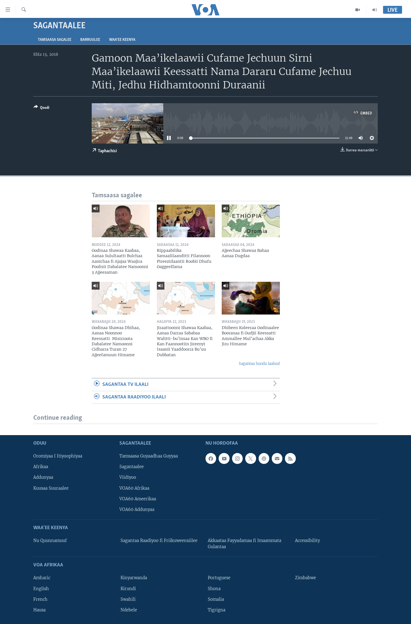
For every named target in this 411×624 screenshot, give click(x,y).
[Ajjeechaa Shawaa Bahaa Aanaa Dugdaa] (251, 221)
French (40, 599)
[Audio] (374, 10)
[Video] (357, 10)
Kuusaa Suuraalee (50, 488)
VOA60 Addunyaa (136, 509)
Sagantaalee (131, 466)
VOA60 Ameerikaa (137, 498)
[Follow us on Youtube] (224, 458)
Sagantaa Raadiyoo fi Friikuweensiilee (159, 540)
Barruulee (90, 40)
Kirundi (128, 588)
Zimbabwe (305, 577)
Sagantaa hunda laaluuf (259, 363)
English (41, 588)
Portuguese (219, 577)
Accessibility (307, 540)
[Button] (41, 108)
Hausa (39, 609)
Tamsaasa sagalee (54, 40)
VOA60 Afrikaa (134, 488)
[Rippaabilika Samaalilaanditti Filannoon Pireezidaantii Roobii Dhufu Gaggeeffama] (186, 221)
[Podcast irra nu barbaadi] (264, 458)
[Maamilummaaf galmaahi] (277, 458)
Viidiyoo (127, 477)
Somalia (216, 599)
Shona (214, 588)
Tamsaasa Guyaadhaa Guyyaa (148, 456)
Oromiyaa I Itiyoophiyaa (57, 456)
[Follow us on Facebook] (211, 458)
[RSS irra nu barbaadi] (290, 458)
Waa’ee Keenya (122, 40)
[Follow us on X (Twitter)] (250, 458)
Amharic (41, 577)
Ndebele (129, 609)
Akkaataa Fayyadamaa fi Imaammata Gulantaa (244, 543)
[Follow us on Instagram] (237, 458)
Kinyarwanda (134, 577)
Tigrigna (216, 609)
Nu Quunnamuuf (50, 540)
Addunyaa (43, 477)
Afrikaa (40, 466)
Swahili (128, 599)
